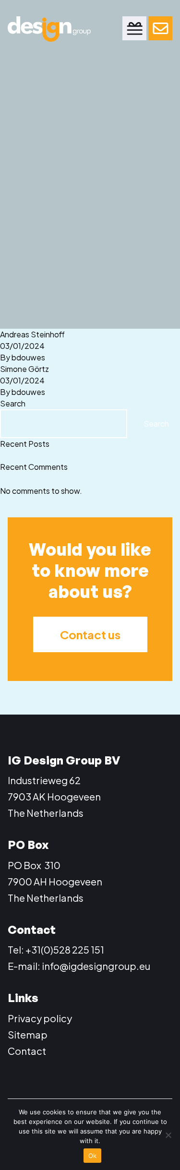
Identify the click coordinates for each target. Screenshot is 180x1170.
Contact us (90, 634)
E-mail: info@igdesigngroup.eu (79, 966)
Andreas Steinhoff (32, 334)
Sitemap (28, 1034)
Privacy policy (40, 1018)
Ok (92, 1155)
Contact (27, 1051)
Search (12, 403)
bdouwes (28, 357)
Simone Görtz (24, 369)
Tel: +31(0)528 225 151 (56, 949)
